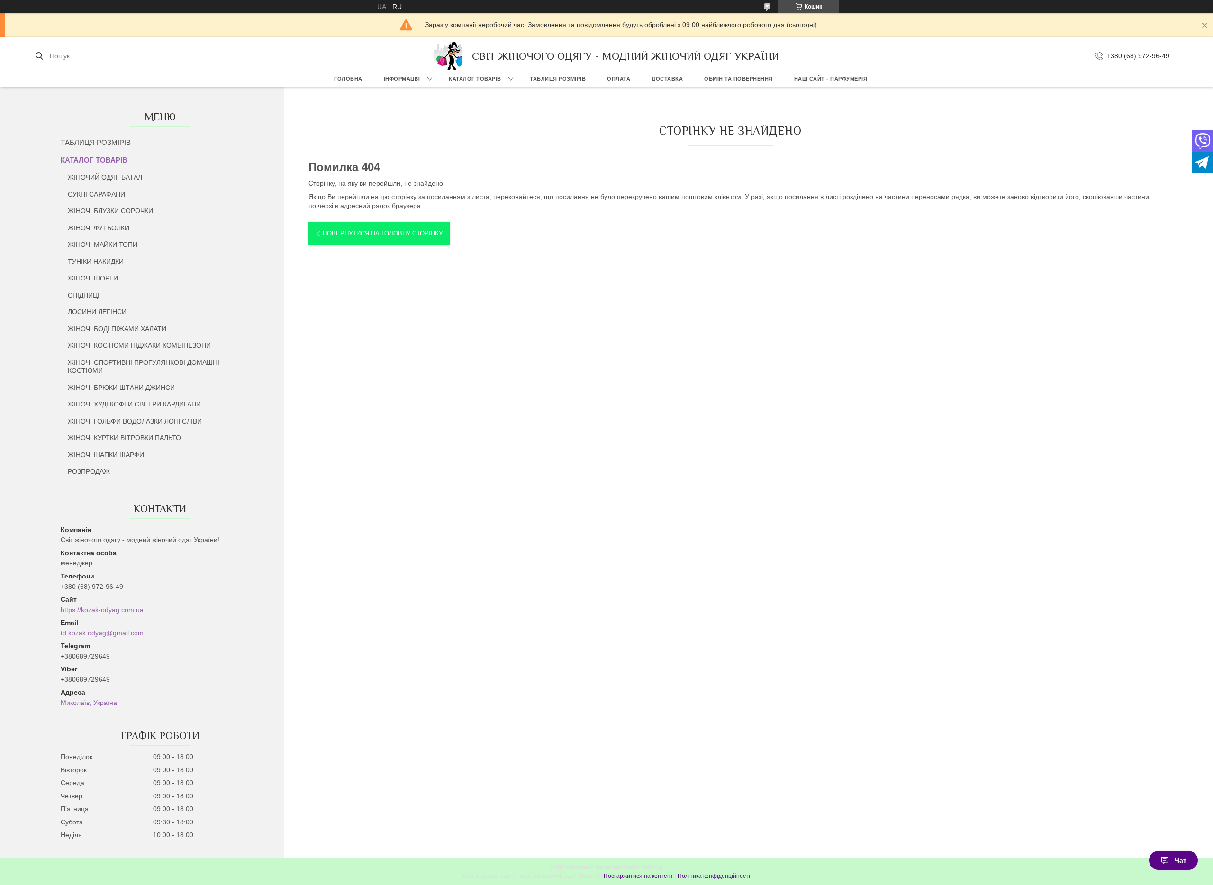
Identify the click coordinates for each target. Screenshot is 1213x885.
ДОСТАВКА (667, 78)
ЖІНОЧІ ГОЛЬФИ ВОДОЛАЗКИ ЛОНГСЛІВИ (135, 421)
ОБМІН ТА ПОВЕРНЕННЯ (738, 78)
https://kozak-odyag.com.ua (102, 610)
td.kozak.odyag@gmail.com (102, 633)
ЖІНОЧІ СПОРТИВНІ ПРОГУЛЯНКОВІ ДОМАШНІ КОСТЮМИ (143, 367)
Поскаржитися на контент (638, 876)
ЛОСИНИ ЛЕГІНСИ (97, 312)
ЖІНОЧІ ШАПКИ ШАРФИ (106, 455)
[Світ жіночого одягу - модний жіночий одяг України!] (448, 56)
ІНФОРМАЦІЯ (402, 78)
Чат (1180, 860)
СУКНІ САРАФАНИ (96, 194)
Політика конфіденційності (714, 876)
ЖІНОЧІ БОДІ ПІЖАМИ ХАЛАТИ (117, 329)
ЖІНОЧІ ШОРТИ (93, 278)
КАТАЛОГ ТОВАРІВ (475, 78)
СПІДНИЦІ (84, 295)
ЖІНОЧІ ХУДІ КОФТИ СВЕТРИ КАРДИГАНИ (134, 404)
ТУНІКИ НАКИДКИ (96, 261)
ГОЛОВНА (348, 78)
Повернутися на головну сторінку (383, 233)
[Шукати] (39, 56)
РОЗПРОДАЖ (89, 471)
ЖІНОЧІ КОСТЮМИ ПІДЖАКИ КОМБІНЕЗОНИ (139, 345)
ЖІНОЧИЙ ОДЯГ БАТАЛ (105, 177)
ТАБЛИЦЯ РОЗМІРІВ (558, 78)
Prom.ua (652, 867)
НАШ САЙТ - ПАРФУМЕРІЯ (831, 78)
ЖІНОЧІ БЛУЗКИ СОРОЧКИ (110, 211)
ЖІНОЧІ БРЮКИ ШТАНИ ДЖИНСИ (121, 387)
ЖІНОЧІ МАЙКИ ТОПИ (102, 244)
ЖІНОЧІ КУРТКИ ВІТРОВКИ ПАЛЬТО (124, 438)
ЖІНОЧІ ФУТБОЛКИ (98, 228)
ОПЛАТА (618, 78)
